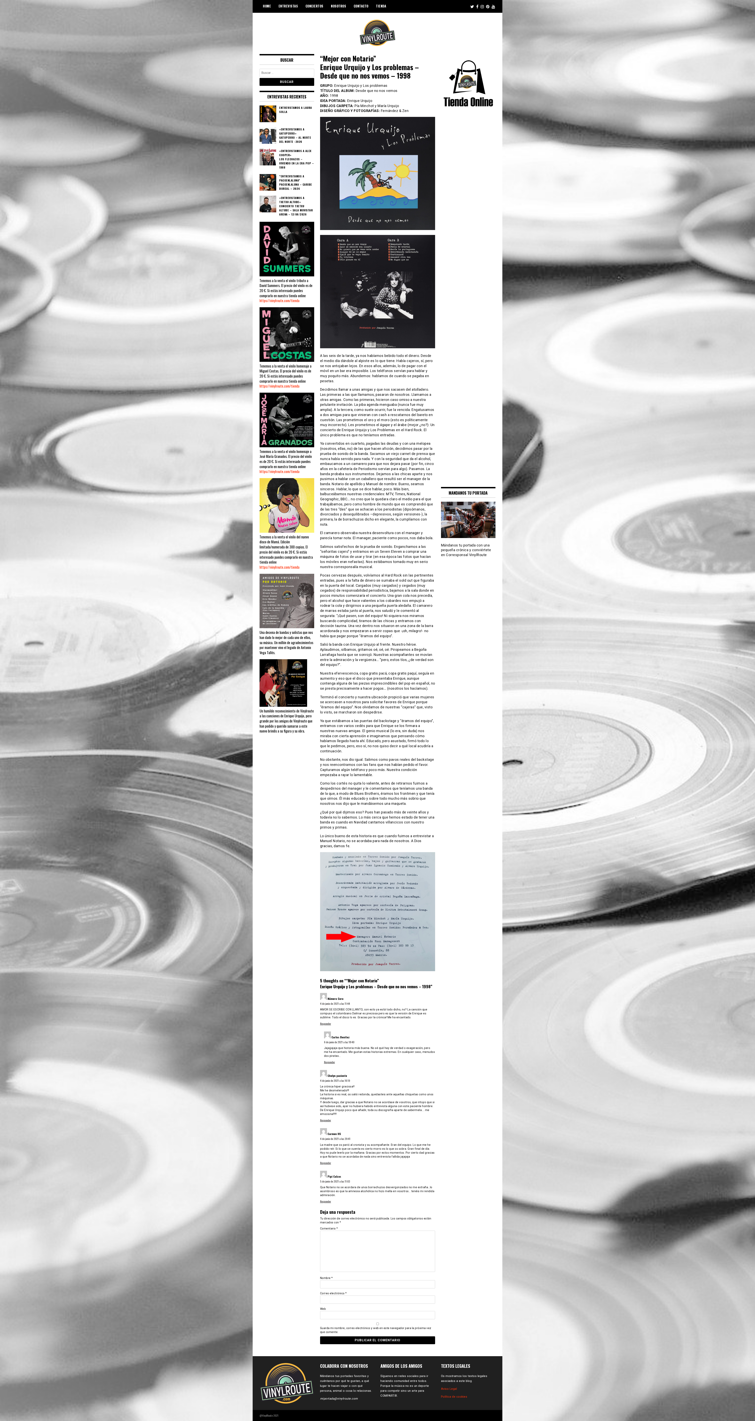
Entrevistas (288, 6)
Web (323, 1308)
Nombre (326, 1278)
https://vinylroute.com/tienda (279, 300)
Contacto (361, 6)
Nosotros (338, 6)
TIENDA (381, 6)
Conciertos (314, 6)
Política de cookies (454, 1396)
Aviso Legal (449, 1389)
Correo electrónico (333, 1293)
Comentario (329, 1228)
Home (267, 6)
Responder (325, 1023)
